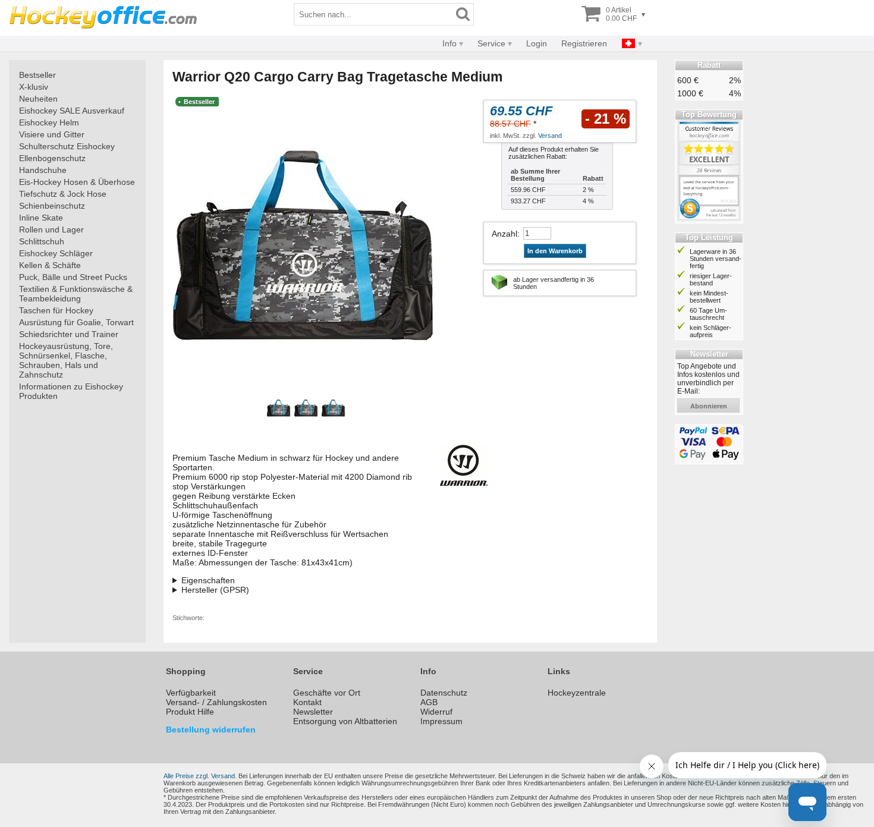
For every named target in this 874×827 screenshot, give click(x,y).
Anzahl (504, 233)
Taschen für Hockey (56, 310)
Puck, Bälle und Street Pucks (73, 277)
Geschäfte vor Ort (326, 692)
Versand (550, 135)
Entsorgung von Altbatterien (345, 721)
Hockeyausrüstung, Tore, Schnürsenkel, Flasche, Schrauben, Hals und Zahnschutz (66, 360)
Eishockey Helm (49, 122)
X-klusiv (33, 87)
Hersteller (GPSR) (215, 590)
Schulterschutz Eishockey (67, 146)
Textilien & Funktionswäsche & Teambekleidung (76, 293)
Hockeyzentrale (577, 692)
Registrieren (584, 43)
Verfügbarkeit (191, 692)
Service (491, 43)
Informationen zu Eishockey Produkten (71, 391)
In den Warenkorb (555, 250)
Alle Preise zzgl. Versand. (200, 775)
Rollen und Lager (51, 229)
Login (536, 43)
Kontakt (307, 702)
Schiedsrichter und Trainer (68, 334)
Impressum (441, 721)
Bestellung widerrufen (211, 729)
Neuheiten (38, 98)
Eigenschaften (208, 580)
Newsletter (313, 711)
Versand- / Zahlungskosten (216, 702)
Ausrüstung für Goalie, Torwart (76, 322)
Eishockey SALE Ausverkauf (71, 110)
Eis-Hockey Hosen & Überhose (77, 182)
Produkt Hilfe (190, 711)
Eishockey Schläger (56, 253)
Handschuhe (43, 170)
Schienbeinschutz (52, 205)
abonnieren (708, 406)
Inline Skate (41, 217)
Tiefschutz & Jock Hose (62, 194)
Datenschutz (443, 692)
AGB (429, 702)
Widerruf (436, 711)
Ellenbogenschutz (52, 158)
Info (449, 43)
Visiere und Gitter (51, 134)
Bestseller (37, 75)
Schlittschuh (41, 241)
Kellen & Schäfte (50, 265)
